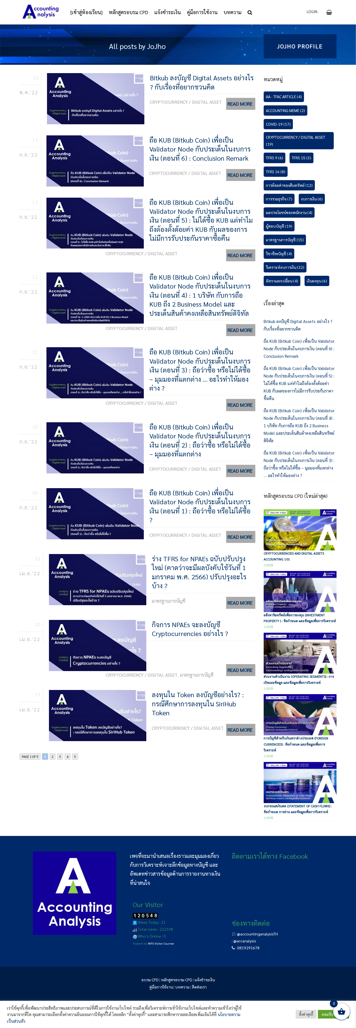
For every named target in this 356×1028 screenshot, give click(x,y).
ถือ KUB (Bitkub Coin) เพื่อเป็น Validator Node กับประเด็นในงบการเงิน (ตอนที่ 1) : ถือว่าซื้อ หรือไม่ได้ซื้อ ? (200, 506)
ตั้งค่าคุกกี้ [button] (306, 1014)
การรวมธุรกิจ (279, 198)
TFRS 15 (301, 157)
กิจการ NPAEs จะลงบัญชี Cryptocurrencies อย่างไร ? (190, 629)
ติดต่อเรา (199, 986)
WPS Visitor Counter (161, 943)
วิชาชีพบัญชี (279, 253)
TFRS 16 (275, 171)
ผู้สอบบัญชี (279, 226)
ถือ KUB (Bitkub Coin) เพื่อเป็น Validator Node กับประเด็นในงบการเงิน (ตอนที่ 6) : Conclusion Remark (200, 148)
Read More (240, 103)
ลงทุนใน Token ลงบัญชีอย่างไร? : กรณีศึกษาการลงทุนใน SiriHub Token (198, 703)
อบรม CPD (150, 979)
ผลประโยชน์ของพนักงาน (289, 212)
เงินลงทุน (317, 280)
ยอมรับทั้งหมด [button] (333, 1014)
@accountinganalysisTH (257, 933)
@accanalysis (244, 940)
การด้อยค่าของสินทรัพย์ (289, 185)
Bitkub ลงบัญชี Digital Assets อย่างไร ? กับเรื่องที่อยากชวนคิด (202, 82)
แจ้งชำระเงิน (205, 979)
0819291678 (248, 947)
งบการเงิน (312, 198)
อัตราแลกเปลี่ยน (282, 280)
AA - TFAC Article (284, 96)
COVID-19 (278, 123)
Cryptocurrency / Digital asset (186, 102)
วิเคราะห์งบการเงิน (285, 267)
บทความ (182, 986)
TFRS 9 (274, 157)
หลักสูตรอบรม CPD (176, 979)
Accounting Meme (285, 110)
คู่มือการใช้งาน (161, 986)
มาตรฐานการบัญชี (168, 601)
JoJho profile (300, 46)
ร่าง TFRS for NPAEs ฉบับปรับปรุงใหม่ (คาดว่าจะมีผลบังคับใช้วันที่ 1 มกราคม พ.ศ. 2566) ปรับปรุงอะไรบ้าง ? (199, 572)
